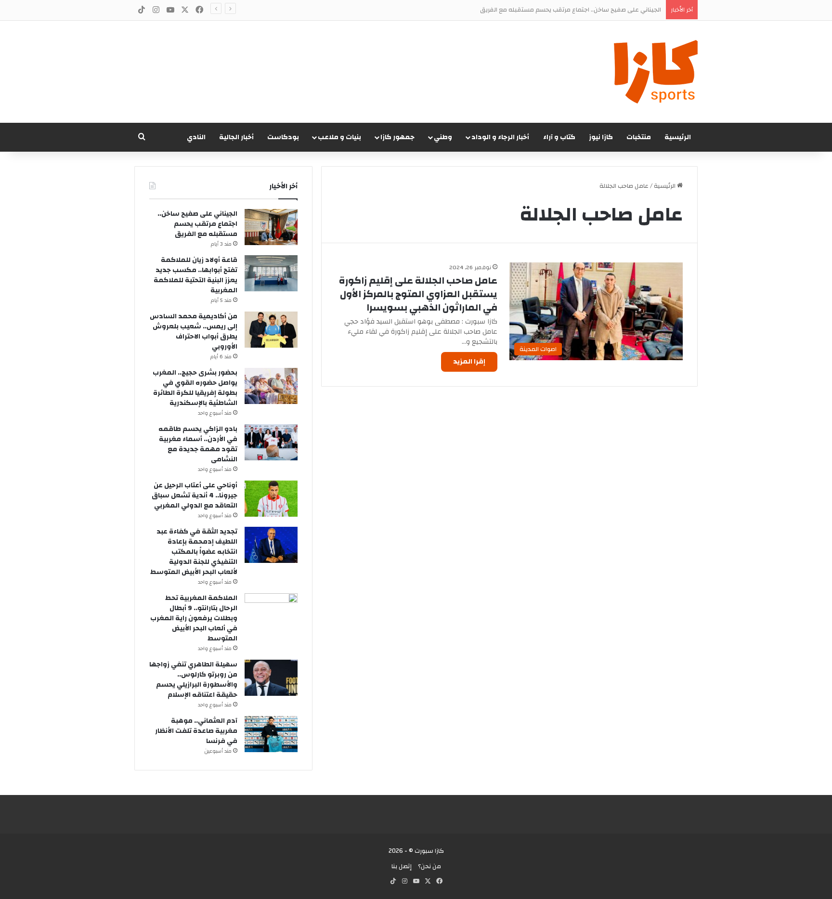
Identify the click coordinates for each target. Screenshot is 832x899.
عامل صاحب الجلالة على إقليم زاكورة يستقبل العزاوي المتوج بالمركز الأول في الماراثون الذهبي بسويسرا (418, 294)
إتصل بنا (401, 866)
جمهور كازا (397, 137)
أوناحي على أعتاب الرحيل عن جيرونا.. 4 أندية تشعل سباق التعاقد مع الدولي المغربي (194, 495)
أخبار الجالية (236, 137)
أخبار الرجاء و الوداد (500, 137)
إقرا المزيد (469, 361)
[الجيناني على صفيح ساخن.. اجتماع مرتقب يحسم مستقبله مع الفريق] (271, 227)
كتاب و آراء (559, 137)
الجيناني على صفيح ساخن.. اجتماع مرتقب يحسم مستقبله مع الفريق (197, 224)
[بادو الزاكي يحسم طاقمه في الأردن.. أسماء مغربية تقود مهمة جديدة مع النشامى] (271, 442)
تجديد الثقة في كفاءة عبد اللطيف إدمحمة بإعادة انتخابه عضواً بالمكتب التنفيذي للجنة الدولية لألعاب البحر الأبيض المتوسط (193, 551)
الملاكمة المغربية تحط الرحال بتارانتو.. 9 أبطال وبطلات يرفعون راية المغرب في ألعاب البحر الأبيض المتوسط (193, 618)
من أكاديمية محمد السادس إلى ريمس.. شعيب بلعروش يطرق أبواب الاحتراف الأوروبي (193, 331)
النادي (196, 137)
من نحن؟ (429, 866)
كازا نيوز (601, 137)
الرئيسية (677, 137)
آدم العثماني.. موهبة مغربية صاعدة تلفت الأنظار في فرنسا (196, 731)
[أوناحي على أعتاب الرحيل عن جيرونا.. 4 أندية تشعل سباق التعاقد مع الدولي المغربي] (271, 499)
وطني (443, 137)
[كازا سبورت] (656, 72)
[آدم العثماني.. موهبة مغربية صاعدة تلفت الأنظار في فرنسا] (271, 734)
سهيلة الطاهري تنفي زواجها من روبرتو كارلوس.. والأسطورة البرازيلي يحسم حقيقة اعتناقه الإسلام (193, 679)
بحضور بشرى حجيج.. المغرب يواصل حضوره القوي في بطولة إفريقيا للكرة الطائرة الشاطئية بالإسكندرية (195, 387)
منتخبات (638, 137)
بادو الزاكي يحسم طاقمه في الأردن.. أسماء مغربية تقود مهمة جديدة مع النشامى (197, 444)
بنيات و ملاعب (339, 137)
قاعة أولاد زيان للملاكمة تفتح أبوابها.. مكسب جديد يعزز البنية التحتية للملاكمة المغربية (195, 275)
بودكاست (283, 137)
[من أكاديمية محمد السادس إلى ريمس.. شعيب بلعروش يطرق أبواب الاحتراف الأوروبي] (271, 330)
